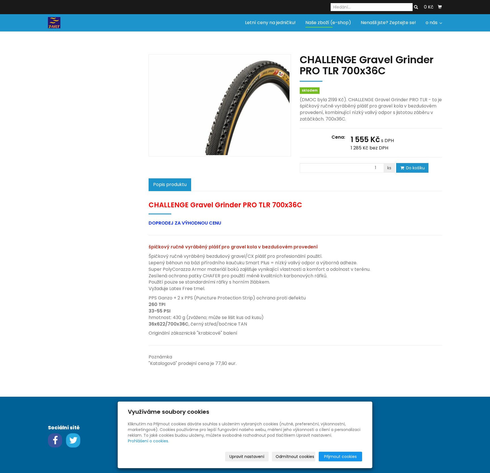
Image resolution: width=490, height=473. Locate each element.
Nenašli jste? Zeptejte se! (388, 22)
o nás (432, 22)
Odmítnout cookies (295, 456)
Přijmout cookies (340, 456)
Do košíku (415, 168)
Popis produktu (170, 184)
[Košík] (440, 7)
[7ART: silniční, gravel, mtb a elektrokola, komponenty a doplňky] (54, 22)
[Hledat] (416, 7)
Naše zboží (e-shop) (328, 22)
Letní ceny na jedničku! (270, 22)
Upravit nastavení (246, 456)
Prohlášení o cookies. (148, 441)
